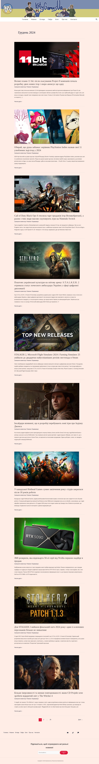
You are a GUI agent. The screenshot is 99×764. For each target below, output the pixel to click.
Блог (57, 19)
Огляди (42, 19)
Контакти (74, 19)
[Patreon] (78, 732)
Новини (33, 19)
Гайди (50, 19)
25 (50, 719)
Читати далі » (18, 102)
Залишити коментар (20, 87)
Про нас (64, 19)
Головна (25, 19)
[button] (96, 19)
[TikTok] (73, 732)
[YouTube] (67, 732)
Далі (80, 719)
